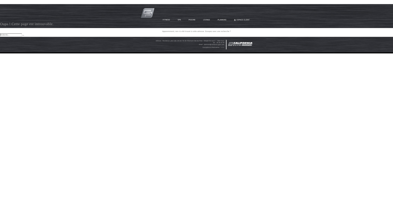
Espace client (243, 20)
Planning (222, 20)
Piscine (192, 20)
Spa (179, 20)
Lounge (206, 20)
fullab (222, 47)
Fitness (166, 20)
